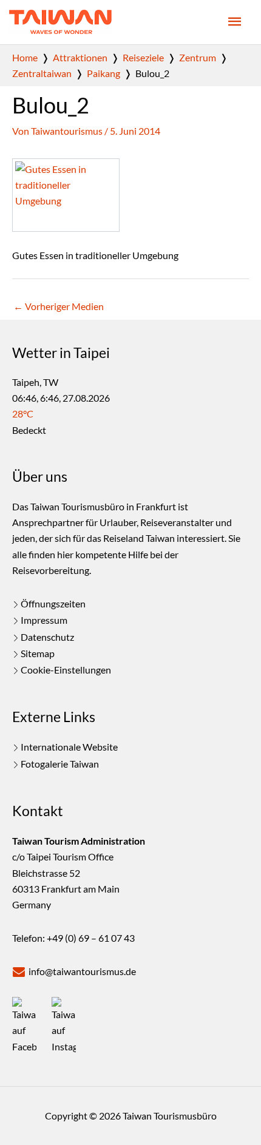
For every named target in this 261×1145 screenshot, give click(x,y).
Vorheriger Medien (58, 306)
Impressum (44, 620)
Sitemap (38, 653)
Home (25, 57)
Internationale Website (69, 746)
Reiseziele (143, 57)
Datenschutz (47, 637)
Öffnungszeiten (53, 603)
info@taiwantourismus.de (82, 971)
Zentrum (197, 57)
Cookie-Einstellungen (66, 669)
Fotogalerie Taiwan (60, 763)
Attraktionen (80, 57)
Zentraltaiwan (42, 73)
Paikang (103, 73)
